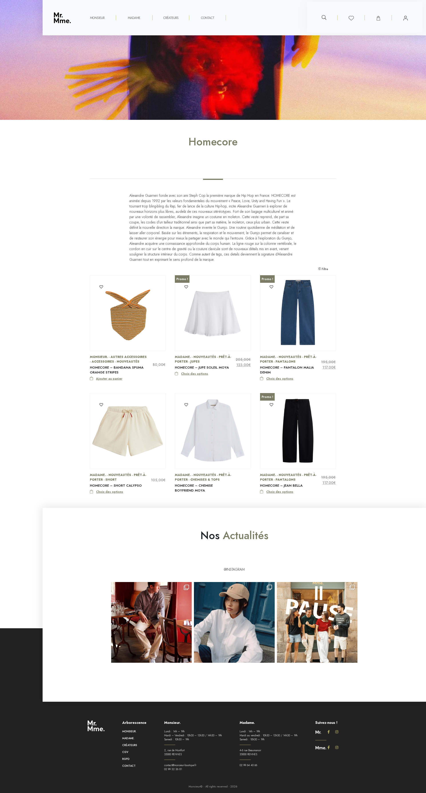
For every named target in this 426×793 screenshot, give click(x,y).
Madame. (128, 738)
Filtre (324, 269)
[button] (101, 286)
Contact (207, 18)
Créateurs (171, 18)
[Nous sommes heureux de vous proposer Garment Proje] (151, 622)
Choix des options (194, 373)
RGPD (126, 759)
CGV (125, 752)
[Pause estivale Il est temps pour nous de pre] (317, 622)
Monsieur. (129, 731)
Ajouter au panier (109, 378)
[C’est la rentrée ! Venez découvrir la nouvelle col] (234, 622)
